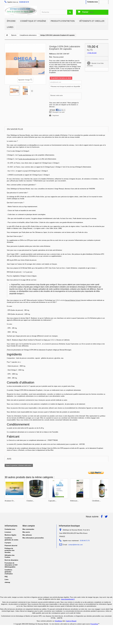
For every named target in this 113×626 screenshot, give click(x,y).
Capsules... (52, 501)
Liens (6, 579)
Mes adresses (27, 535)
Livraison (8, 532)
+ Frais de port (91, 53)
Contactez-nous (92, 2)
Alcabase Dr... (10, 501)
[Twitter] (52, 110)
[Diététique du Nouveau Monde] (21, 10)
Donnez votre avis (56, 95)
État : (51, 57)
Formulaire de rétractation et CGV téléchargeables (11, 565)
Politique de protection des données (9, 550)
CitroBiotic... (96, 501)
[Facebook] (58, 110)
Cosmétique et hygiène (33, 21)
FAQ (6, 576)
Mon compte (29, 525)
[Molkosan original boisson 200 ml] (80, 488)
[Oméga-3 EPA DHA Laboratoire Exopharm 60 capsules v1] (14, 90)
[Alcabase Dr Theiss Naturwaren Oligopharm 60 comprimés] (14, 488)
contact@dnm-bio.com (75, 544)
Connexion (103, 2)
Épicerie (11, 21)
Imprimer (56, 115)
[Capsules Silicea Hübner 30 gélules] (58, 488)
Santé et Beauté (71, 621)
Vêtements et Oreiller (91, 21)
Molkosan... (74, 501)
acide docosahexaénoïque (27, 159)
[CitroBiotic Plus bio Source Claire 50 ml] (102, 488)
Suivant (32, 91)
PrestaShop (94, 624)
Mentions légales (10, 535)
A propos (8, 543)
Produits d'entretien (63, 21)
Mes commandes (28, 529)
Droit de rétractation (11, 560)
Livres (10, 27)
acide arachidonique (25, 155)
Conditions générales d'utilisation (9, 572)
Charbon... (30, 501)
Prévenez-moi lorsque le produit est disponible (65, 86)
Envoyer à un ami (59, 112)
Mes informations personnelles (33, 538)
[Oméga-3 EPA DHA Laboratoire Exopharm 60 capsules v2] (25, 90)
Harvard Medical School (72, 300)
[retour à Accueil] (7, 35)
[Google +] (63, 110)
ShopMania (58, 621)
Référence (52, 54)
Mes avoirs (26, 532)
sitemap (7, 582)
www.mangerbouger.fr (68, 599)
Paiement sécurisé (11, 545)
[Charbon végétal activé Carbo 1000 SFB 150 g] (36, 488)
